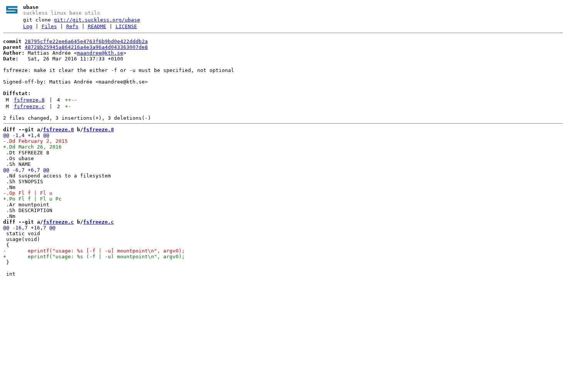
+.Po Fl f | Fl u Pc (32, 199)
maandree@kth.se (100, 53)
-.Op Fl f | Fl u (27, 193)
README (97, 26)
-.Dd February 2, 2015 (35, 141)
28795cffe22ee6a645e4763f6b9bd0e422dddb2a (86, 41)
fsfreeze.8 (29, 100)
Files (49, 26)
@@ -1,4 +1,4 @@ (26, 135)
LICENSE (126, 26)
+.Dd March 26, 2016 (32, 147)
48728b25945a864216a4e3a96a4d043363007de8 (86, 47)
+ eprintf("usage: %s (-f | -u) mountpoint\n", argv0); (94, 256)
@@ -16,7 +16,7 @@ (29, 228)
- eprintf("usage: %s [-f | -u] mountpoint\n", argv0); (94, 251)
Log (27, 26)
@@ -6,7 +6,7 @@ (26, 170)
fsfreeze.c (29, 106)
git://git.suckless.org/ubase (97, 20)
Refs (72, 26)
